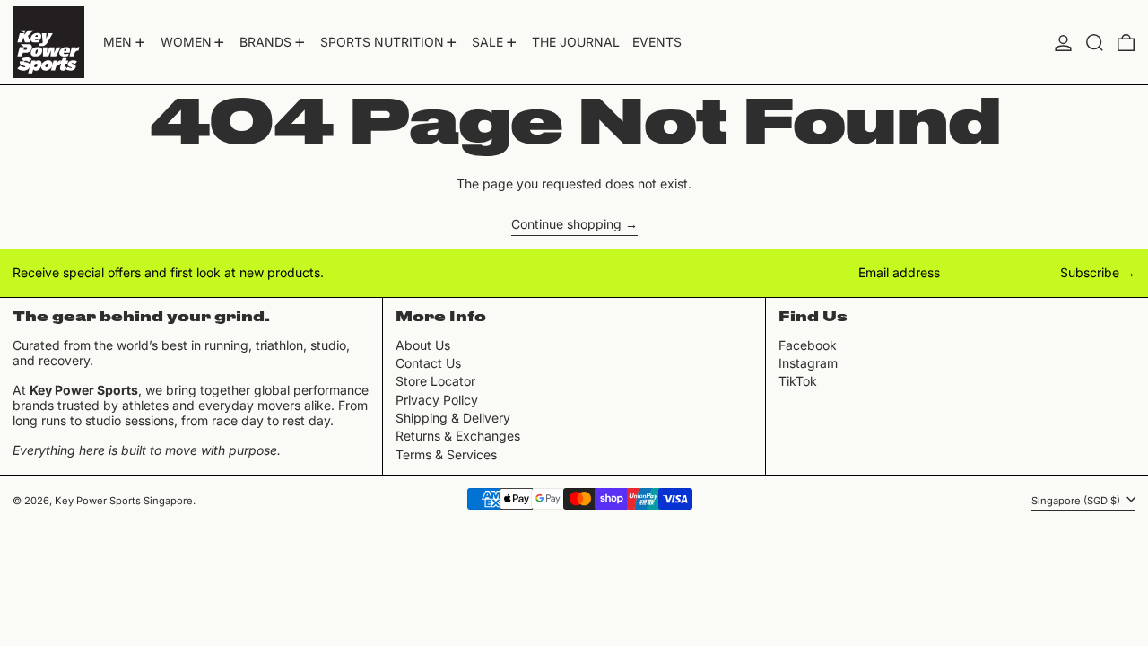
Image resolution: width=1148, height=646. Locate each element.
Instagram (808, 363)
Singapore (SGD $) (1077, 499)
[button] (1094, 42)
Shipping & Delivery (453, 417)
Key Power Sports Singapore (124, 500)
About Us (423, 345)
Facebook (807, 345)
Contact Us (428, 363)
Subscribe (1089, 272)
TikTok (797, 381)
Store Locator (435, 380)
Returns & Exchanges (458, 435)
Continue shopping (566, 224)
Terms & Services (446, 454)
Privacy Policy (437, 399)
